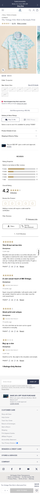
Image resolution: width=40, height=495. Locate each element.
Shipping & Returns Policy (10, 136)
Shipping (4, 430)
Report (22, 266)
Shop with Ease (6, 414)
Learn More (14, 404)
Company (6, 462)
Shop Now (20, 6)
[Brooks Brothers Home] (20, 10)
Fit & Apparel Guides (8, 433)
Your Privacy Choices (8, 443)
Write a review (21, 23)
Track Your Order (7, 420)
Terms (31, 387)
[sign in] (34, 10)
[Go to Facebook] (12, 469)
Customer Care (8, 410)
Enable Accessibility (20, 1)
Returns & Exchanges (8, 424)
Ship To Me (12, 120)
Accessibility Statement (9, 440)
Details (9, 146)
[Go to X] (36, 469)
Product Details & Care (9, 131)
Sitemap (31, 479)
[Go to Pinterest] (20, 469)
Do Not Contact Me (28, 477)
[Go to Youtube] (28, 469)
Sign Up (33, 382)
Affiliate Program (7, 436)
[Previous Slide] (2, 5)
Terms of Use (23, 479)
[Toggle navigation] (2, 10)
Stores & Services (9, 455)
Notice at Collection (14, 477)
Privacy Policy (5, 389)
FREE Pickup (31, 120)
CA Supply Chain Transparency (20, 475)
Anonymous (6, 248)
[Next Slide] (37, 5)
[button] (30, 10)
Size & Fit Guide (33, 85)
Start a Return (6, 427)
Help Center (5, 417)
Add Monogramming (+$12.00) (20, 110)
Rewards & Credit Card (11, 449)
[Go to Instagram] (3, 469)
